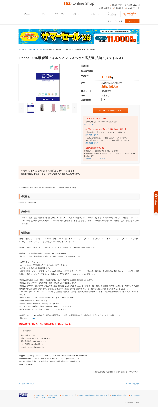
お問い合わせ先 (53, 395)
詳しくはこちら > (90, 124)
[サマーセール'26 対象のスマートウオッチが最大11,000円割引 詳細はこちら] (79, 42)
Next (74, 108)
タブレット (77, 14)
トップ (21, 49)
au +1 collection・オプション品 (130, 14)
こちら (32, 318)
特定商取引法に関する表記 (119, 395)
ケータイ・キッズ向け (112, 14)
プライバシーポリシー (68, 395)
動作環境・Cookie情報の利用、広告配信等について (93, 395)
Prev (21, 108)
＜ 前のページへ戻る (27, 384)
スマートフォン (60, 14)
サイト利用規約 (135, 395)
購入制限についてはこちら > (94, 158)
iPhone (27, 14)
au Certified (95, 14)
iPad (43, 14)
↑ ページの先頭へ (132, 384)
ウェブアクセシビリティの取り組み (45, 397)
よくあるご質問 (40, 395)
